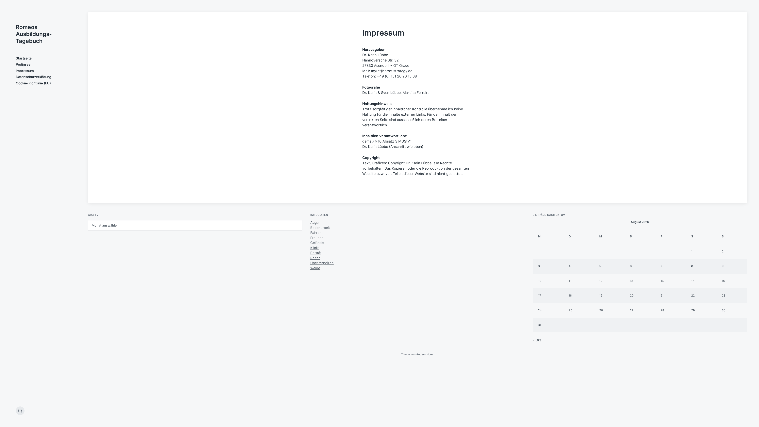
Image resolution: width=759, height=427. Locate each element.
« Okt (537, 340)
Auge (314, 223)
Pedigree (23, 64)
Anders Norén (425, 354)
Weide (315, 268)
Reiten (315, 258)
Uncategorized (322, 263)
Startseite (24, 58)
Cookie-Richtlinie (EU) (33, 83)
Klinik (314, 248)
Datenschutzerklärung (33, 77)
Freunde (317, 238)
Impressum (25, 71)
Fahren (315, 233)
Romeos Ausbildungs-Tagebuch (34, 34)
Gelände (317, 243)
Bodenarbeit (320, 228)
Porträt (315, 253)
